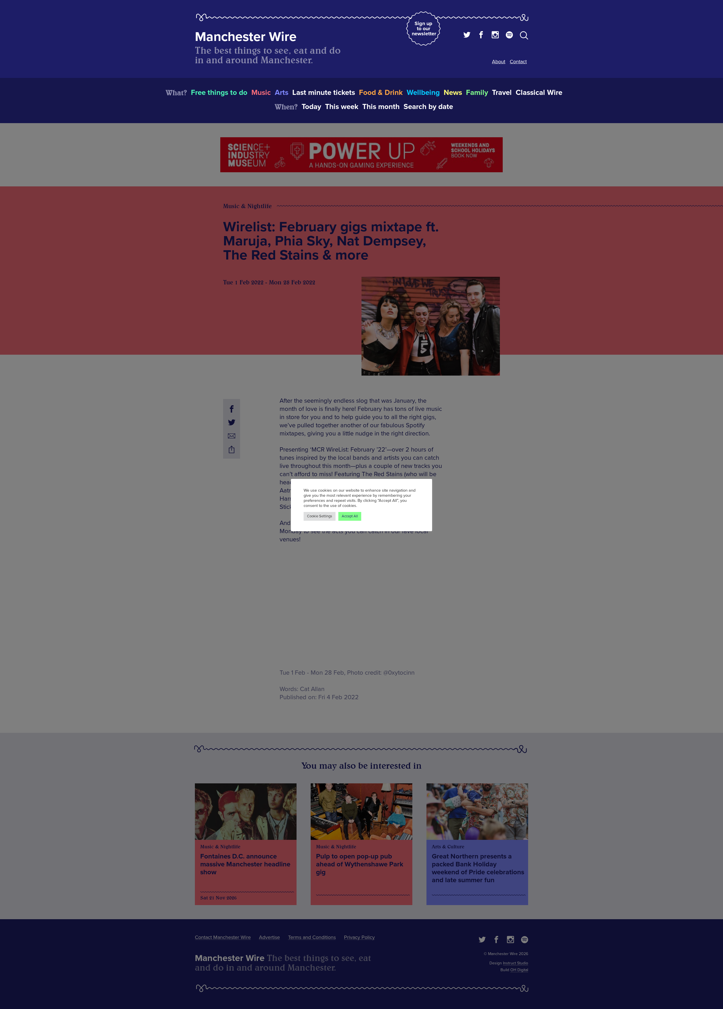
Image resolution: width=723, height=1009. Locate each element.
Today (311, 106)
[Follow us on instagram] (495, 35)
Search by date (428, 106)
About (498, 61)
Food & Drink (381, 92)
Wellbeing (423, 92)
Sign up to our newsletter (424, 28)
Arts (281, 92)
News (453, 92)
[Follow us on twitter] (467, 35)
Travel (502, 92)
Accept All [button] (350, 516)
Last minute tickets (323, 92)
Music (261, 92)
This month (381, 106)
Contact (518, 61)
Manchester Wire (246, 37)
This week (341, 106)
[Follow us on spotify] (509, 35)
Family (477, 92)
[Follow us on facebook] (481, 35)
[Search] (524, 36)
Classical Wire (539, 92)
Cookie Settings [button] (319, 516)
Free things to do (219, 92)
